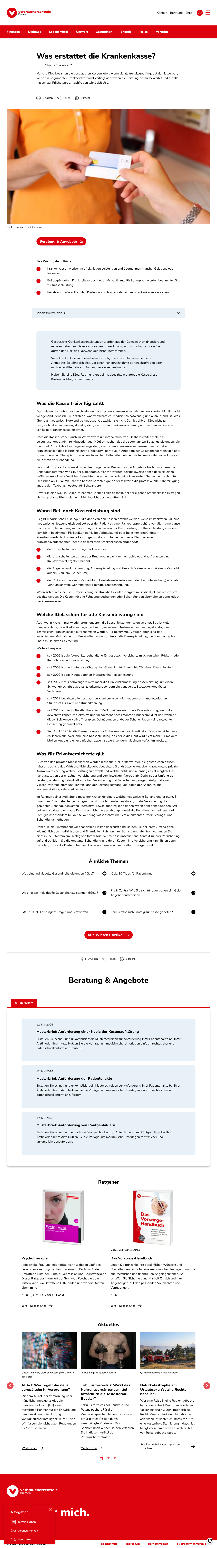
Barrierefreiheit (158, 1544)
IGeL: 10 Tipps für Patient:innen (132, 873)
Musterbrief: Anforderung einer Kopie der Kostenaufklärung (87, 1031)
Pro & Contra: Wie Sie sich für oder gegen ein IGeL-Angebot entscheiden (146, 892)
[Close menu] (51, 1509)
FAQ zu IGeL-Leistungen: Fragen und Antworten (55, 912)
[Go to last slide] (10, 1385)
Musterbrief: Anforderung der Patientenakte (74, 1078)
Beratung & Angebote (58, 241)
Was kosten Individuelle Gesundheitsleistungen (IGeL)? (60, 893)
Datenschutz (109, 1544)
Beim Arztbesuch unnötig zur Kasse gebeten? (142, 912)
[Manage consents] (210, 1541)
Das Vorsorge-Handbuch (131, 1258)
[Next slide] (206, 1385)
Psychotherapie (35, 1258)
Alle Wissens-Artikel (105, 935)
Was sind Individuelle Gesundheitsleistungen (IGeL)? (58, 873)
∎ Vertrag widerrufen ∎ (191, 1544)
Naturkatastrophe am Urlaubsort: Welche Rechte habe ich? (163, 1390)
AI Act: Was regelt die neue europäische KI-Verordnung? (46, 1387)
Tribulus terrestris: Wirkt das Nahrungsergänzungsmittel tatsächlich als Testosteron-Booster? (105, 1392)
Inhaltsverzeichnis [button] (50, 313)
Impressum (132, 1544)
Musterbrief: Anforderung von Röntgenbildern (75, 1125)
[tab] (102, 1458)
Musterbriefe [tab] (24, 1003)
